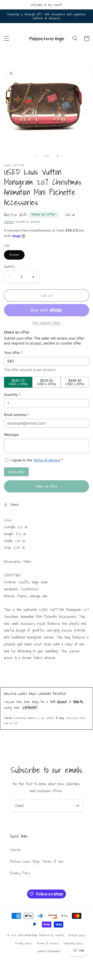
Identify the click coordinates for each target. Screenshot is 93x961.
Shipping (9, 222)
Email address (16, 414)
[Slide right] (57, 155)
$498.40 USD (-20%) (74, 382)
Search (15, 850)
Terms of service (46, 460)
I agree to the (36, 460)
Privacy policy (23, 943)
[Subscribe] (77, 806)
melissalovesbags (28, 935)
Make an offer (43, 214)
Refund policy (77, 935)
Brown (17, 256)
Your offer (13, 352)
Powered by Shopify (51, 935)
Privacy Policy (20, 873)
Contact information (49, 951)
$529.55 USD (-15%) (46, 382)
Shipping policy (73, 943)
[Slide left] (35, 155)
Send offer (16, 472)
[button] (6, 38)
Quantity (9, 266)
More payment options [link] (46, 322)
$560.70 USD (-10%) (18, 382)
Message (11, 434)
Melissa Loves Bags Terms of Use (37, 861)
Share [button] (14, 504)
